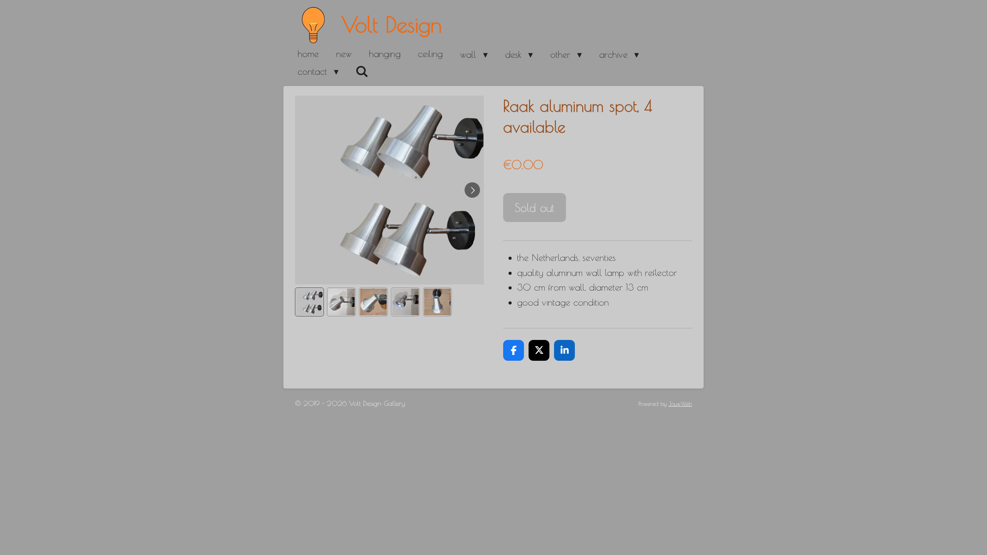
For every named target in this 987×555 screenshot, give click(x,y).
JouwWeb (680, 403)
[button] (309, 302)
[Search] (362, 71)
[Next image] (472, 190)
